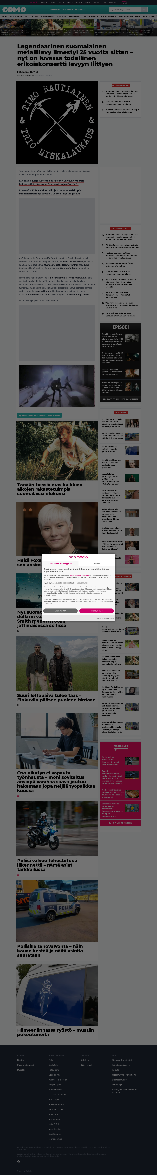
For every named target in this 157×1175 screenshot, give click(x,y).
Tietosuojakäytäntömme (105, 618)
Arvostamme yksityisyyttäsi (60, 563)
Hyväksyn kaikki (96, 611)
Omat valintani (60, 611)
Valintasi (97, 564)
